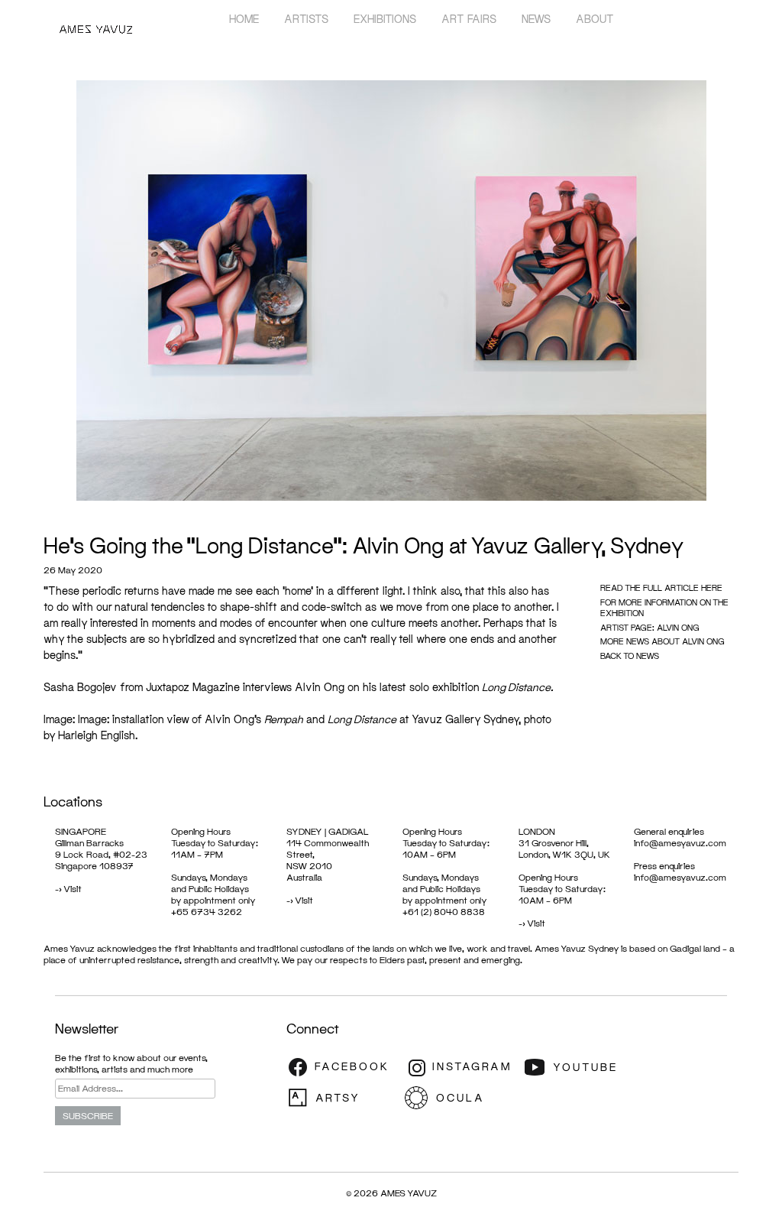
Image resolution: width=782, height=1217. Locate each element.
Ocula (462, 1097)
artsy (343, 1097)
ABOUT (595, 18)
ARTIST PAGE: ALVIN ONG (650, 627)
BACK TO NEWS (629, 655)
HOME (244, 18)
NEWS (536, 18)
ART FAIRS (468, 18)
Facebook (343, 1067)
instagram (462, 1067)
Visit (72, 888)
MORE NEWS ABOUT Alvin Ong (662, 641)
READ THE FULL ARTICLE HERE (661, 587)
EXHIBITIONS (385, 18)
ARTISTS (306, 18)
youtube (580, 1067)
